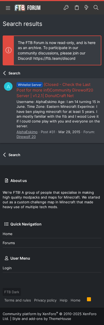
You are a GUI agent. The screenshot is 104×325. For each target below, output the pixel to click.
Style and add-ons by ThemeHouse (41, 318)
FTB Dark (11, 292)
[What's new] (86, 7)
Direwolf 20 (26, 136)
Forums (9, 243)
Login (7, 268)
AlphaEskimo (27, 132)
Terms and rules (17, 300)
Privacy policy (45, 300)
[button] (8, 8)
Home (8, 234)
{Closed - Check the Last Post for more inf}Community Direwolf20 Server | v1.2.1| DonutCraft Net (55, 90)
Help (63, 300)
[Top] (83, 300)
